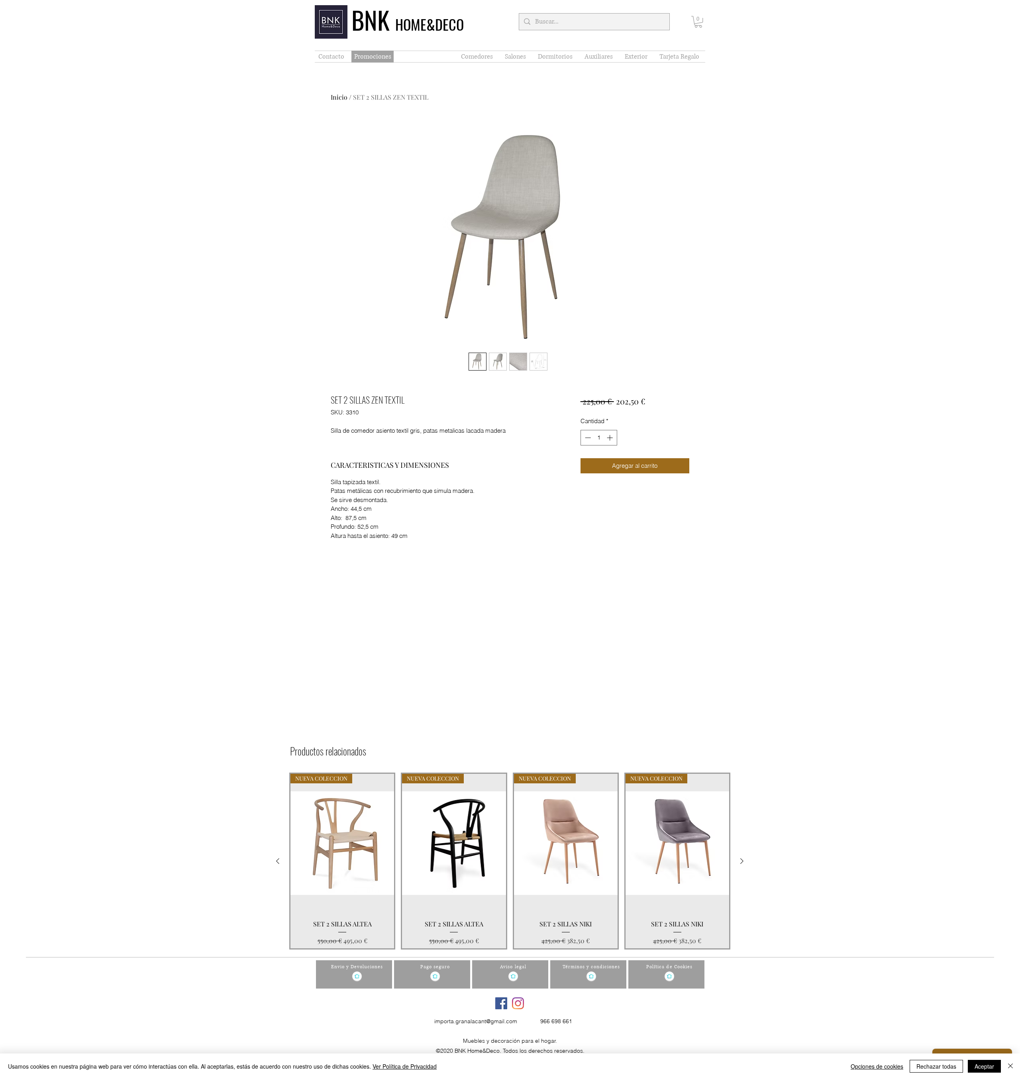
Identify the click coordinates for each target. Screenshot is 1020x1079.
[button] (698, 21)
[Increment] (610, 437)
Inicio (339, 97)
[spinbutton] (598, 437)
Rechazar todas (936, 1066)
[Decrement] (587, 437)
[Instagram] (518, 1003)
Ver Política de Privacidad (405, 1066)
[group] (510, 861)
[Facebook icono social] (501, 1003)
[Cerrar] (1010, 1066)
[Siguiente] (742, 861)
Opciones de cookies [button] (877, 1066)
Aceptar (984, 1066)
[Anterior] (277, 861)
